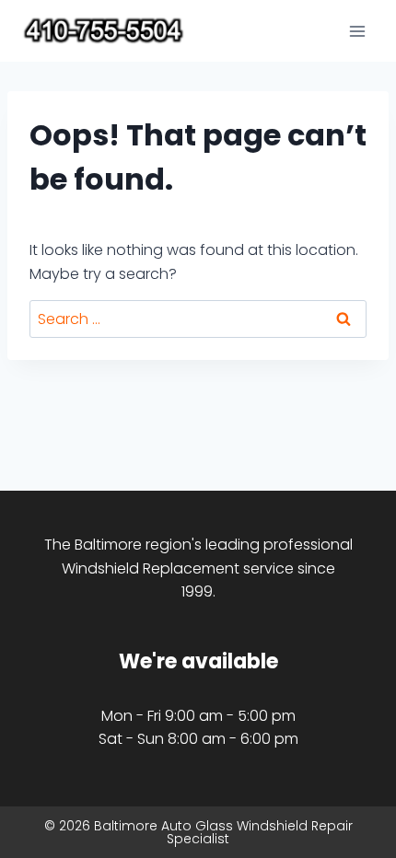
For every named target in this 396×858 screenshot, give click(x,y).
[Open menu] (357, 31)
